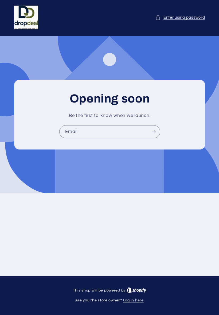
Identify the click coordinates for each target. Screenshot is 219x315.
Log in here (133, 300)
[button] (180, 17)
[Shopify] (136, 290)
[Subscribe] (153, 132)
